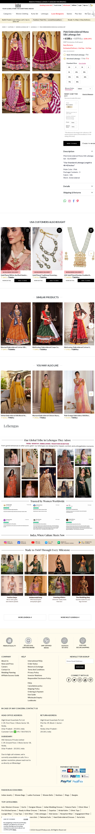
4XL (69, 77)
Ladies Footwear (33, 795)
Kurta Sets (81, 817)
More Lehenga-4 (25, 617)
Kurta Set (34, 14)
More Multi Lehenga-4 (70, 617)
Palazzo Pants (70, 807)
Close (26, 819)
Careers (4, 667)
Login (80, 5)
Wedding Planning (8, 672)
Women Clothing (22, 14)
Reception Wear (66, 814)
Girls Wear (29, 814)
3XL (84, 72)
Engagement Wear (82, 814)
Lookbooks (32, 700)
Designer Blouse (35, 807)
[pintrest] (90, 679)
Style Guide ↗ (69, 89)
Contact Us (5, 670)
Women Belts (48, 795)
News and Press (7, 664)
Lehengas (44, 14)
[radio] (76, 103)
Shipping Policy (34, 689)
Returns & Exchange (35, 667)
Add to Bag (72, 143)
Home (4, 27)
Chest (67, 122)
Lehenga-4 (34, 27)
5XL (77, 77)
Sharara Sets (32, 817)
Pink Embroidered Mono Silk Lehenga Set (52, 27)
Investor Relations (35, 675)
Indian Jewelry (6, 795)
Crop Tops (18, 814)
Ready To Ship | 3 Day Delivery (79, 20)
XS (69, 67)
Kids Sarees (53, 814)
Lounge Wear (6, 814)
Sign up (85, 5)
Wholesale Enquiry (35, 697)
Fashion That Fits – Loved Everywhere (47, 20)
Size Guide (82, 63)
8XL (77, 82)
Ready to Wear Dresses (28, 810)
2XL (76, 72)
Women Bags (20, 795)
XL (69, 72)
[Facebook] (68, 679)
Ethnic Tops (75, 810)
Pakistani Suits (45, 817)
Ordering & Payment (35, 692)
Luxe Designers (57, 14)
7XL (69, 82)
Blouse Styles (69, 89)
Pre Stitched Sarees (8, 810)
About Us (4, 661)
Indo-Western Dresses (10, 807)
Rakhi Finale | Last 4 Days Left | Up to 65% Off (16, 20)
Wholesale (66, 5)
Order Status (33, 664)
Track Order (57, 5)
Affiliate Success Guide (10, 675)
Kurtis (23, 807)
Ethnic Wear (83, 807)
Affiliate (74, 5)
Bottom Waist (68, 126)
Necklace (58, 795)
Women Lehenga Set (22, 27)
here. (14, 830)
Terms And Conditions (36, 670)
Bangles (75, 795)
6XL (85, 77)
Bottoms (43, 810)
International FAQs (35, 661)
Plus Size (78, 14)
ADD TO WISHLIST (89, 143)
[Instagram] (79, 679)
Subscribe (80, 667)
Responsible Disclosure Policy (39, 678)
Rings (67, 795)
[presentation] (4, 253)
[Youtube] (85, 679)
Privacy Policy (33, 672)
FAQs (30, 683)
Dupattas (52, 810)
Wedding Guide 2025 (46, 5)
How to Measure (87, 94)
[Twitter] (74, 679)
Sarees (69, 14)
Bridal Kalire (63, 810)
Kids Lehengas (40, 814)
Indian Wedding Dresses (53, 807)
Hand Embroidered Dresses (63, 817)
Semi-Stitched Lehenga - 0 (77, 55)
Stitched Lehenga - (77, 59)
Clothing (11, 27)
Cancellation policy (35, 686)
